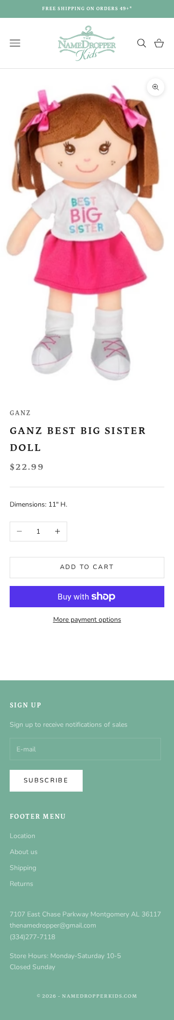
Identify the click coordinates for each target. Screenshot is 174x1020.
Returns (21, 883)
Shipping (23, 867)
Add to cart (87, 567)
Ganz (20, 413)
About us (24, 851)
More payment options (87, 619)
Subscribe (46, 780)
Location (22, 835)
